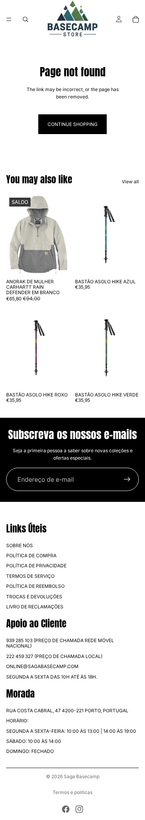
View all (130, 181)
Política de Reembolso (35, 586)
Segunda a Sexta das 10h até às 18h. (51, 677)
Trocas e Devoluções (34, 596)
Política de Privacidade (36, 566)
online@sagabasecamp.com (42, 667)
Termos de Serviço (30, 576)
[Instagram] (79, 809)
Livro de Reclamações (34, 607)
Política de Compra (31, 555)
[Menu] (9, 19)
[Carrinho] (135, 19)
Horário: (17, 721)
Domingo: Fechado (30, 752)
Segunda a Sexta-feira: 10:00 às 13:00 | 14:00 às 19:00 (71, 731)
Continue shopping (72, 124)
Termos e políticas (72, 792)
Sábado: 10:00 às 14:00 (33, 741)
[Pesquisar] (25, 19)
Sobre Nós (19, 545)
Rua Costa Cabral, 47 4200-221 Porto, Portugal (67, 710)
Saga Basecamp (81, 776)
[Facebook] (65, 809)
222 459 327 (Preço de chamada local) (54, 656)
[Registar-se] (127, 479)
